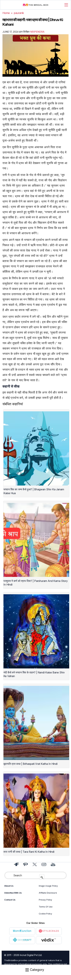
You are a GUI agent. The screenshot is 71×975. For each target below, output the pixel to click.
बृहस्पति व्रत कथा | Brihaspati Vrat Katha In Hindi (30, 763)
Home (6, 13)
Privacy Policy (45, 900)
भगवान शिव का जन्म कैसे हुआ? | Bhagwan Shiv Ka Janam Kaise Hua (33, 491)
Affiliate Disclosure (48, 893)
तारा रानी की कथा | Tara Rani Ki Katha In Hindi (28, 851)
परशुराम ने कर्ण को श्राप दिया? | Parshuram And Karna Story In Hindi (35, 582)
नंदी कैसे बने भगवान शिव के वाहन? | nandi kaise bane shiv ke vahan (34, 674)
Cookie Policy (45, 913)
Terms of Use (45, 906)
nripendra (37, 31)
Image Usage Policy (48, 886)
